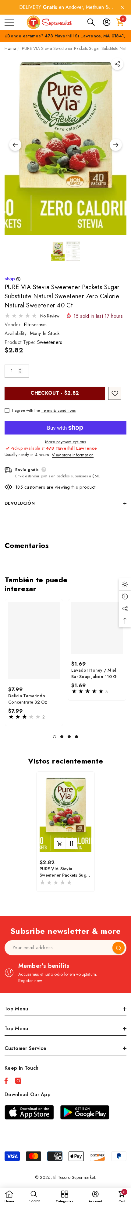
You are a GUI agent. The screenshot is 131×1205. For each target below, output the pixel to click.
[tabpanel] (34, 662)
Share (117, 64)
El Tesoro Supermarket (74, 1177)
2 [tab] (61, 736)
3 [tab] (69, 736)
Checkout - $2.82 (54, 393)
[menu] (9, 22)
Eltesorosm (35, 324)
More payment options (65, 442)
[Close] (122, 7)
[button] (91, 22)
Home (10, 48)
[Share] (117, 64)
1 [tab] (54, 736)
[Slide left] (15, 145)
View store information (73, 455)
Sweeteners (49, 342)
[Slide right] (116, 145)
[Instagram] (18, 1081)
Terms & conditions (58, 410)
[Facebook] (6, 1081)
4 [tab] (76, 736)
